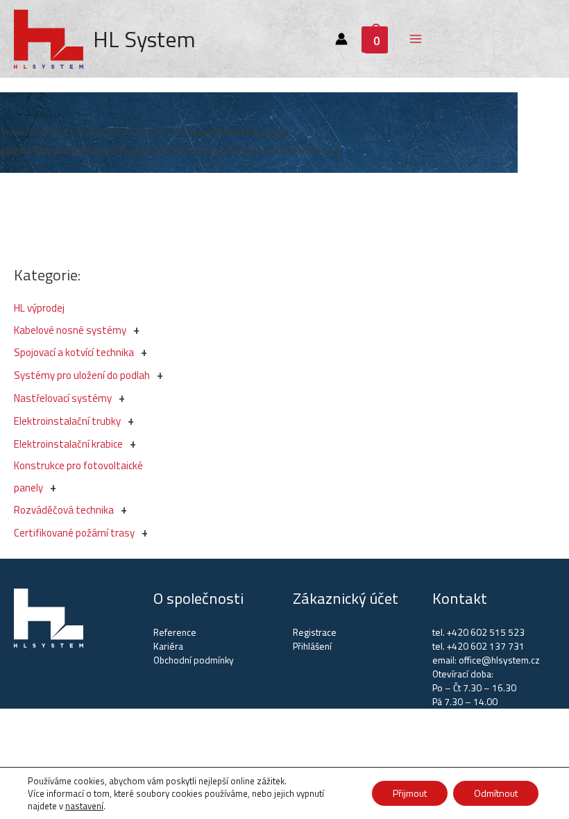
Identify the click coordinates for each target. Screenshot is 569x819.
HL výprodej (39, 308)
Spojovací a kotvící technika (74, 352)
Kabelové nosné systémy (70, 330)
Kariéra (168, 646)
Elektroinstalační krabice (68, 444)
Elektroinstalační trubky (67, 421)
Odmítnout (496, 793)
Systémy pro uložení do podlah (82, 375)
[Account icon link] (341, 39)
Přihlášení (312, 646)
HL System (144, 39)
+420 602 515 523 (486, 632)
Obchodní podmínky (193, 660)
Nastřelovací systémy (63, 398)
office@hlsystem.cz (499, 660)
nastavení (84, 806)
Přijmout (410, 793)
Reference (174, 632)
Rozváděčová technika (64, 510)
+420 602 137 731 (486, 646)
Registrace (315, 632)
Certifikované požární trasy (74, 533)
